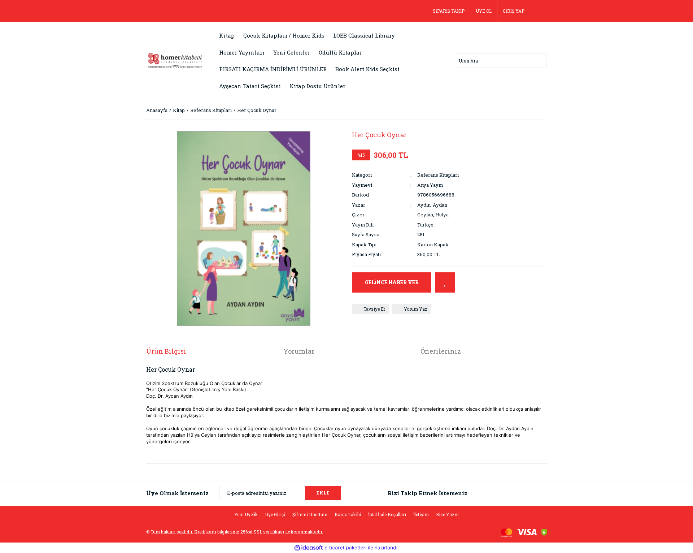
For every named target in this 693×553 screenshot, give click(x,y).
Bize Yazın (447, 514)
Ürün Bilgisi (166, 351)
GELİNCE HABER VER (392, 282)
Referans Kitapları (438, 175)
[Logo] (175, 60)
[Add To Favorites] (445, 282)
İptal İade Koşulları (387, 514)
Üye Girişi (275, 514)
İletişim (421, 514)
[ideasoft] (308, 547)
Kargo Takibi (348, 514)
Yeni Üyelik (246, 514)
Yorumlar (298, 351)
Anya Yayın (430, 185)
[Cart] (538, 11)
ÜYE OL (484, 11)
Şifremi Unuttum (309, 514)
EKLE (323, 492)
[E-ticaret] (345, 548)
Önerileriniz (440, 351)
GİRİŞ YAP (513, 11)
